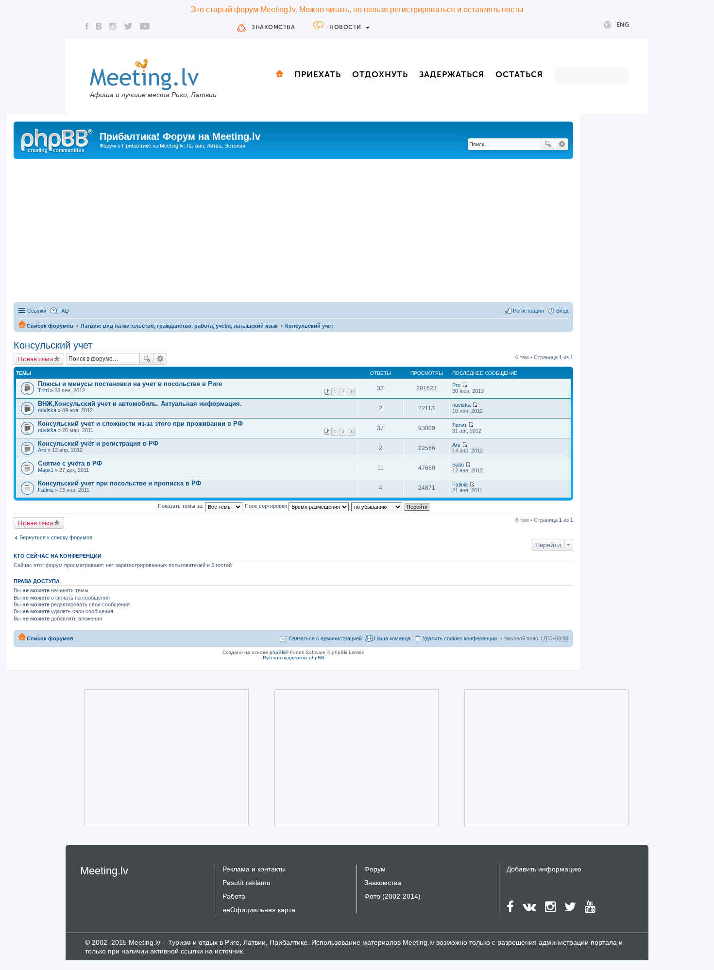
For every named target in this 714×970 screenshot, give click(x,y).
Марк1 (45, 470)
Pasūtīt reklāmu (246, 882)
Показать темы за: (181, 506)
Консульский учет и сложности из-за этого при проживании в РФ (140, 423)
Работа (233, 896)
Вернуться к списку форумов (55, 537)
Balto (458, 465)
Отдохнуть (380, 74)
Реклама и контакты (254, 869)
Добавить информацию (544, 869)
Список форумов (50, 326)
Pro (456, 385)
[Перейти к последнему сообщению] (464, 385)
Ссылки (36, 311)
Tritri (43, 390)
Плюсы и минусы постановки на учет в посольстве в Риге (130, 383)
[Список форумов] (58, 139)
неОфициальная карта (258, 910)
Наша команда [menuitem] (392, 638)
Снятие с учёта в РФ (70, 463)
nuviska (47, 410)
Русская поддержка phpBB (293, 657)
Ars (42, 450)
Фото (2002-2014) (392, 896)
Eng (622, 24)
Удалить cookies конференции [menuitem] (460, 638)
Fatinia (45, 490)
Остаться (519, 74)
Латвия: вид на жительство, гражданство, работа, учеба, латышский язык (179, 326)
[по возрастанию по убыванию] (377, 506)
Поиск (548, 144)
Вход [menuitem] (562, 311)
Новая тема (35, 358)
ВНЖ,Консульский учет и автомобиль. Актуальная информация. (140, 403)
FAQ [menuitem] (63, 311)
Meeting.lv (104, 871)
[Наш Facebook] (87, 26)
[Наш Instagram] (113, 26)
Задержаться (451, 74)
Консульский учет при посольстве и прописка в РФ (119, 483)
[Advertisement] (293, 232)
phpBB (277, 652)
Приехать (317, 74)
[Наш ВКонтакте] (99, 26)
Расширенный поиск (561, 144)
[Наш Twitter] (128, 26)
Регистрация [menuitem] (528, 311)
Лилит (459, 425)
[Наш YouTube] (145, 26)
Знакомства (273, 27)
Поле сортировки (267, 506)
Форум (375, 869)
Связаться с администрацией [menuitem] (325, 638)
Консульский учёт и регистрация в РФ (98, 443)
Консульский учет (309, 326)
